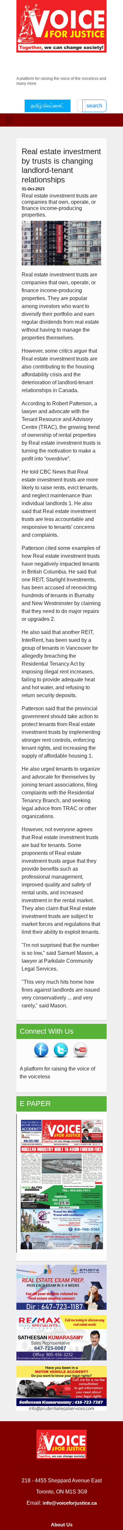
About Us (61, 1524)
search (94, 105)
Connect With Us (46, 1031)
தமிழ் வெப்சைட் (47, 105)
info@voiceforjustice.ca (70, 1503)
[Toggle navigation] (9, 120)
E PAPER (35, 1103)
